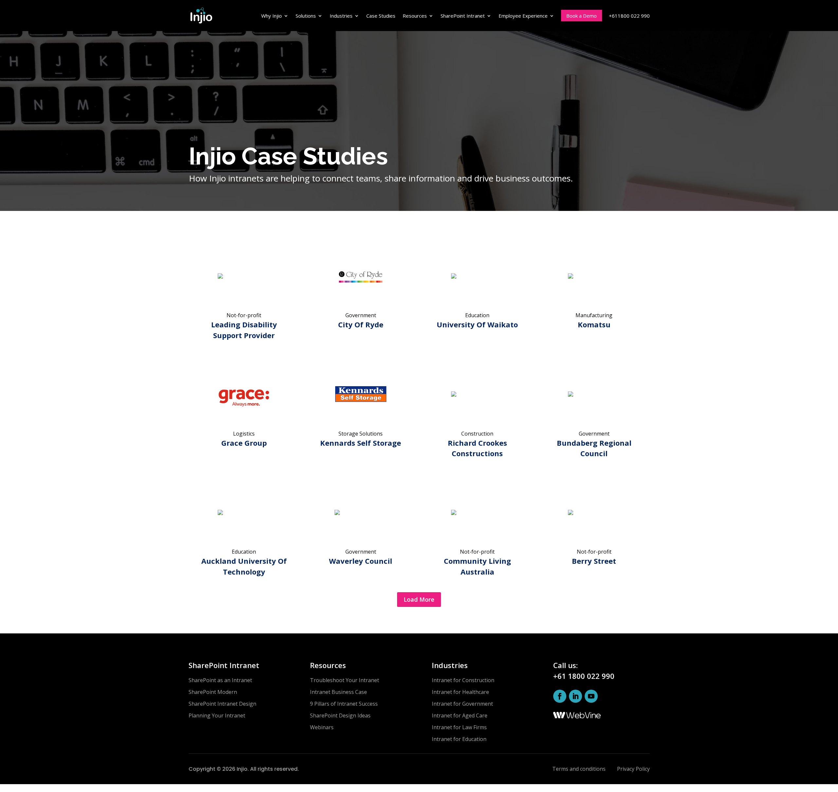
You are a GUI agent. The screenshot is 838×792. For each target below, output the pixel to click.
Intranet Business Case (338, 692)
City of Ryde (360, 324)
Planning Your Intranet (217, 715)
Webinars (322, 727)
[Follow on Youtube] (591, 696)
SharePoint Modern (213, 692)
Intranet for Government (462, 703)
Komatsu (594, 324)
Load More (419, 599)
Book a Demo (581, 15)
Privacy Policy (633, 768)
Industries (341, 15)
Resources (415, 15)
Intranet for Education (459, 739)
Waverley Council (360, 561)
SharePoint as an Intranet (220, 680)
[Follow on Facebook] (559, 696)
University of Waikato (477, 324)
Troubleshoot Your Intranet (344, 680)
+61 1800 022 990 (583, 676)
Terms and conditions (579, 768)
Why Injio (271, 15)
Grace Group (244, 443)
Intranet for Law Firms (459, 727)
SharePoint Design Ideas (340, 715)
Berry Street (594, 561)
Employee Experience (523, 15)
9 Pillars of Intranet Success (344, 703)
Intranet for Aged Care (459, 715)
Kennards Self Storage (360, 443)
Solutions (306, 15)
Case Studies (380, 15)
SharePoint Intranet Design (222, 703)
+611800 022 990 (629, 15)
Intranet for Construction (463, 680)
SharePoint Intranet (463, 15)
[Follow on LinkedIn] (575, 696)
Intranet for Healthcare (460, 692)
